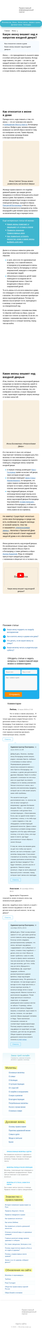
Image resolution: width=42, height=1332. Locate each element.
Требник (8, 1279)
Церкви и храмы (34, 22)
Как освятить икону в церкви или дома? (22, 636)
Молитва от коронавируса (14, 1275)
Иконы (14, 22)
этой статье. (22, 1039)
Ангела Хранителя (10, 554)
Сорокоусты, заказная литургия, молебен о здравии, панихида (21, 1057)
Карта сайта (21, 1324)
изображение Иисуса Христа (15, 125)
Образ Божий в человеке (13, 1293)
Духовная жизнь (16, 25)
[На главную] (13, 1312)
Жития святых (23, 22)
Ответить (8, 739)
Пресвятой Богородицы (12, 205)
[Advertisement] (21, 91)
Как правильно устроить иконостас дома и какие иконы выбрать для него (20, 239)
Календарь (27, 25)
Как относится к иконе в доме (15, 43)
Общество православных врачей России (16, 1288)
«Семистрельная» (26, 502)
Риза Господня (10, 1283)
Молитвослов (6, 22)
